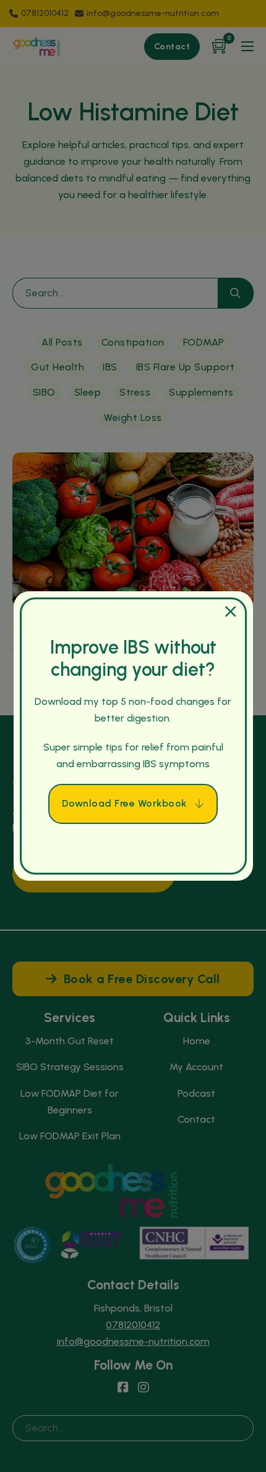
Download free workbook (124, 803)
